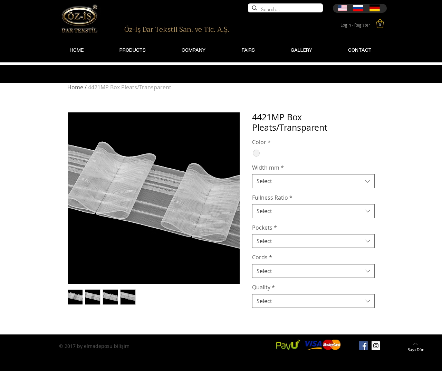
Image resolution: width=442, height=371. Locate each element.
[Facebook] (363, 345)
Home (75, 87)
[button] (380, 23)
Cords (262, 257)
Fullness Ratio (272, 197)
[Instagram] (376, 345)
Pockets (264, 227)
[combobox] (313, 181)
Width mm (268, 167)
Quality (263, 287)
